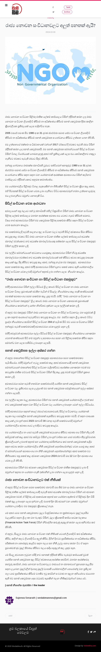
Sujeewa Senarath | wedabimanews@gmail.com (41, 598)
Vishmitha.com (90, 646)
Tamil (68, 7)
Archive (67, 12)
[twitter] (53, 12)
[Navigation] (6, 5)
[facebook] (53, 7)
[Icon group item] (88, 632)
